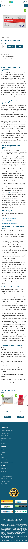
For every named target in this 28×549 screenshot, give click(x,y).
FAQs (2, 457)
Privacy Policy (4, 468)
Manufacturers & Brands (7, 462)
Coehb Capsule (7, 408)
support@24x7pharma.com (14, 520)
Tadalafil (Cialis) (5, 433)
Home (2, 37)
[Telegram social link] (15, 59)
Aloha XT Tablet (21, 408)
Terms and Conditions (6, 476)
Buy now (19, 46)
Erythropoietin (11, 56)
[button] (7, 417)
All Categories (4, 443)
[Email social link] (8, 59)
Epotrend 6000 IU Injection (9, 220)
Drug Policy (4, 473)
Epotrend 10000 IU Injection (9, 223)
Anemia (7, 37)
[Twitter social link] (7, 59)
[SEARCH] (25, 5)
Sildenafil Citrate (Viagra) (7, 430)
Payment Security (5, 481)
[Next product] (26, 37)
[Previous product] (23, 37)
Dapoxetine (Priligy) (6, 438)
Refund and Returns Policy (7, 478)
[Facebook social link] (5, 59)
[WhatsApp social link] (13, 59)
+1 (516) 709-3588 (20, 519)
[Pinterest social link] (10, 59)
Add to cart (11, 46)
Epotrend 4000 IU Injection (9, 218)
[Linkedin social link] (12, 59)
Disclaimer (3, 471)
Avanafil (3, 440)
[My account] (26, 2)
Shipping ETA (4, 484)
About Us (3, 452)
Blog (2, 454)
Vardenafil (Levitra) (5, 435)
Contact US (4, 459)
